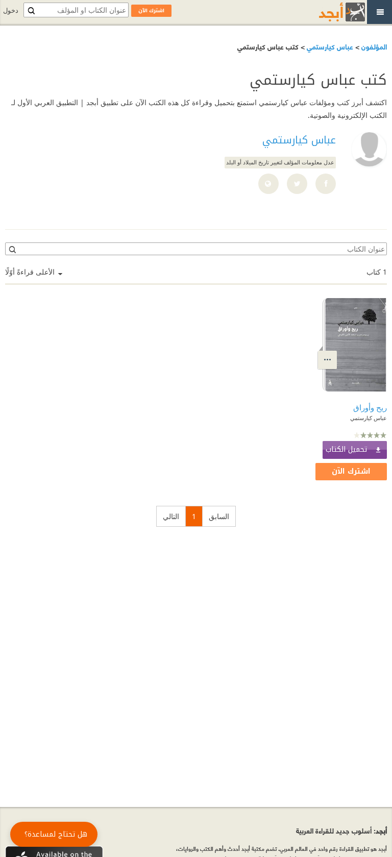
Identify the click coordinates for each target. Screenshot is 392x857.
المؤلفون (373, 46)
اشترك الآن (351, 471)
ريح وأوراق (370, 407)
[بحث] (12, 249)
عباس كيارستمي (329, 46)
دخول (10, 10)
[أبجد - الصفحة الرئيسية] (329, 12)
